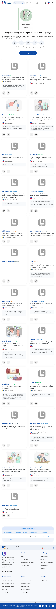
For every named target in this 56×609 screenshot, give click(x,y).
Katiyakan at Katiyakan (8, 532)
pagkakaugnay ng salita (8, 583)
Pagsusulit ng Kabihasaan (46, 562)
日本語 (40, 602)
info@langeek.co (9, 571)
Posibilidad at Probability (21, 536)
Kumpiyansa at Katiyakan (21, 532)
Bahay (22, 556)
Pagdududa (44, 532)
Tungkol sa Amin (25, 559)
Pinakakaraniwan (44, 565)
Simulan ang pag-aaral (28, 53)
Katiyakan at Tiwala (33, 532)
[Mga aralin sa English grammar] (26, 2)
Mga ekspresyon (7, 577)
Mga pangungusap (26, 580)
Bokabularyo (44, 553)
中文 (44, 602)
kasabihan (4, 589)
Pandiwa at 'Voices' (26, 589)
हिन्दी (6, 602)
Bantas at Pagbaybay (26, 583)
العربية (10, 602)
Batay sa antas (44, 556)
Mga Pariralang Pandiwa (8, 586)
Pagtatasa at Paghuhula (47, 536)
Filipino (14, 602)
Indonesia (24, 602)
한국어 (48, 602)
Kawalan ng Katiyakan (8, 536)
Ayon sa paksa (43, 559)
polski (52, 602)
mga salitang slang (7, 580)
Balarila (23, 577)
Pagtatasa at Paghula (8, 539)
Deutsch (29, 602)
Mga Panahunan (25, 586)
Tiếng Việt (2, 602)
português (35, 602)
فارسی (19, 602)
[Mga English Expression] (30, 2)
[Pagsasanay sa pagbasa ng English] (36, 2)
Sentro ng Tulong (25, 565)
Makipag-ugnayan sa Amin (27, 562)
